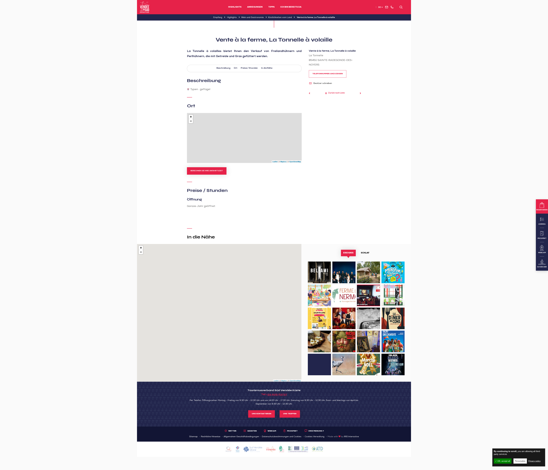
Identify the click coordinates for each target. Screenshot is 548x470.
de (379, 7)
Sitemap (193, 437)
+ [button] (191, 117)
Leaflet (275, 162)
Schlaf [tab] (365, 253)
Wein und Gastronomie (252, 18)
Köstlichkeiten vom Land (280, 18)
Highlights (234, 7)
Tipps (271, 7)
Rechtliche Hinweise (210, 437)
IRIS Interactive (351, 437)
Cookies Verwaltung (314, 437)
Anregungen (255, 7)
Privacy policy (534, 461)
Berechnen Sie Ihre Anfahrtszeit (207, 171)
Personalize (520, 461)
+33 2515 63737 (276, 394)
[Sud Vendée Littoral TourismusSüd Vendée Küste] (144, 7)
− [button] (191, 121)
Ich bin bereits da (290, 7)
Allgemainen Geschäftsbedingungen (241, 437)
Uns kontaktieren (261, 414)
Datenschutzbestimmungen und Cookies (281, 437)
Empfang (217, 18)
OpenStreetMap (295, 162)
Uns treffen (289, 414)
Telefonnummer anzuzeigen (327, 74)
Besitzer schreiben (322, 83)
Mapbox (283, 162)
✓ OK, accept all (502, 461)
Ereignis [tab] (348, 253)
